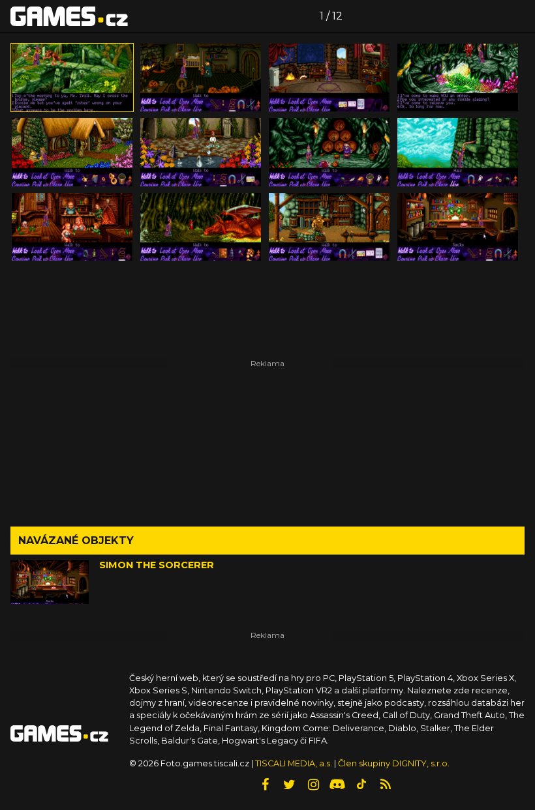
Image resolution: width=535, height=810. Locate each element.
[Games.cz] (69, 15)
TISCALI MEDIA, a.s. (293, 763)
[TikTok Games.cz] (361, 784)
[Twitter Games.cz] (289, 784)
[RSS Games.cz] (385, 784)
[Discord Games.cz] (337, 784)
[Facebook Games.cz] (265, 784)
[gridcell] (72, 77)
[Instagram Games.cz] (313, 784)
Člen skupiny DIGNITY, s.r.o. (394, 763)
